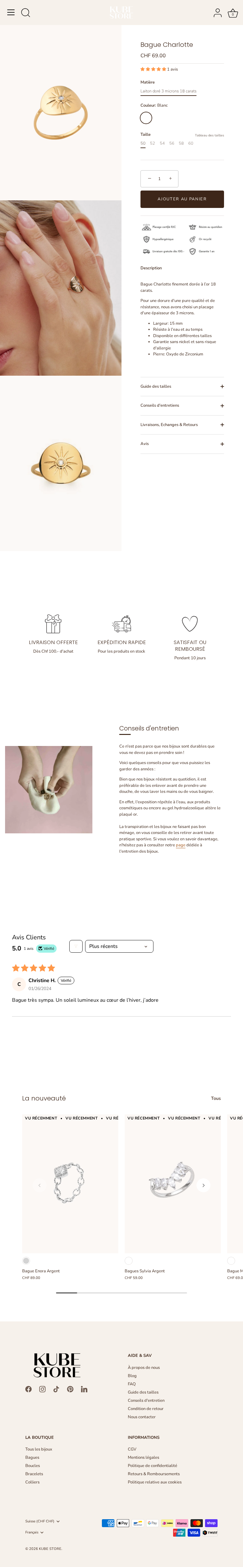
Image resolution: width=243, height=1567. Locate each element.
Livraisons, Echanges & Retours (169, 425)
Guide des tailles (155, 386)
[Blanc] (128, 1260)
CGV (132, 1449)
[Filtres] (76, 946)
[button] (153, 69)
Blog (132, 1376)
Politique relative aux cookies (155, 1482)
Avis (144, 444)
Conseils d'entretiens (159, 405)
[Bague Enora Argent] (70, 1183)
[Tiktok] (56, 1389)
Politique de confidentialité (152, 1466)
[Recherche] (26, 13)
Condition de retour (146, 1409)
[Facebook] (28, 1389)
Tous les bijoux (38, 1449)
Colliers (32, 1482)
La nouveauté (44, 1098)
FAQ (132, 1384)
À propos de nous (144, 1367)
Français (31, 1532)
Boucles (32, 1466)
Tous (216, 1098)
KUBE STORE (50, 1548)
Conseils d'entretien (146, 1400)
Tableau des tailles (209, 135)
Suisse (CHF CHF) (39, 1521)
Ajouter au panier (182, 199)
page (180, 845)
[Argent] (26, 1260)
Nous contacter (142, 1417)
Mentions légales (143, 1457)
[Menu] (11, 12)
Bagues (32, 1457)
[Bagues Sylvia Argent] (173, 1183)
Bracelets (34, 1474)
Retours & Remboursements (154, 1474)
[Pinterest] (70, 1389)
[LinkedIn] (84, 1389)
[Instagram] (42, 1389)
